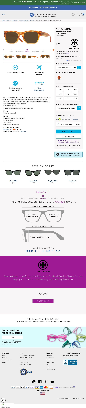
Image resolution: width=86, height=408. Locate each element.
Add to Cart (68, 131)
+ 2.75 (67, 98)
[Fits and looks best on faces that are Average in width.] (27, 52)
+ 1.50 (75, 90)
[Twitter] (46, 383)
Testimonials (50, 357)
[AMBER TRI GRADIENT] (59, 77)
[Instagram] (34, 383)
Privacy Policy (18, 341)
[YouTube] (52, 383)
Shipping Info (50, 360)
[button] (68, 67)
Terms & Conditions (8, 342)
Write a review (43, 301)
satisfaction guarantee (73, 155)
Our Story (49, 355)
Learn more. (23, 131)
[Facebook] (40, 383)
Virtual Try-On (51, 369)
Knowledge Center (25, 364)
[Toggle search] (78, 14)
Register (4, 357)
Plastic (32, 20)
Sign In (3, 355)
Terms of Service (24, 362)
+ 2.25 (75, 94)
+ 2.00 (67, 94)
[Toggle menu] (3, 15)
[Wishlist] (73, 15)
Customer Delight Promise (27, 355)
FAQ (48, 364)
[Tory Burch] (74, 44)
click (60, 321)
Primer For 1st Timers (26, 357)
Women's (8, 20)
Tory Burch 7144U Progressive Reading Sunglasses (48, 20)
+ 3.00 (75, 98)
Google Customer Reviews (74, 60)
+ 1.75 (59, 94)
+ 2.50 (59, 98)
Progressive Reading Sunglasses (20, 20)
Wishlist (4, 362)
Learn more (75, 119)
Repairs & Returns (7, 360)
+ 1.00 (59, 90)
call (65, 321)
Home (3, 20)
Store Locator (51, 362)
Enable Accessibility (79, 2)
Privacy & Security (25, 360)
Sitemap (22, 367)
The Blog (49, 367)
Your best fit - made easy (43, 251)
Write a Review (60, 35)
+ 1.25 (67, 90)
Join (12, 337)
